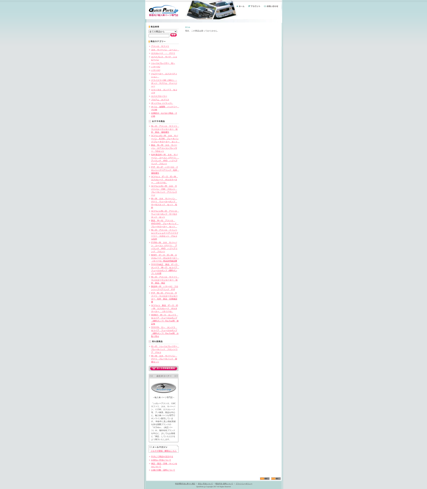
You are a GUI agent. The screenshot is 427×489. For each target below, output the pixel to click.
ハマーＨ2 (155, 67)
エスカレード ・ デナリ (163, 53)
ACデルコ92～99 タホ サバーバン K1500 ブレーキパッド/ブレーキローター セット (165, 138)
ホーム (187, 27)
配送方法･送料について (224, 484)
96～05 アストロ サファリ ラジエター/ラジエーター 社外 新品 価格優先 (165, 129)
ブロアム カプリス (160, 100)
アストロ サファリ (160, 46)
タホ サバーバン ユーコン (165, 50)
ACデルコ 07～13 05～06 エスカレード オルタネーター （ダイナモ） (164, 179)
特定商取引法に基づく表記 (185, 484)
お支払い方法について (161, 460)
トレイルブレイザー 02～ (163, 63)
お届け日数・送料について (163, 470)
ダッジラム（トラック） (162, 103)
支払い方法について (205, 484)
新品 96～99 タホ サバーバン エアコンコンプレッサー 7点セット (164, 148)
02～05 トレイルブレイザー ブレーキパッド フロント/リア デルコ (165, 349)
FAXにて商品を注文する (162, 456)
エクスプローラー (159, 96)
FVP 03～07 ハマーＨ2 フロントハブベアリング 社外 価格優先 (165, 170)
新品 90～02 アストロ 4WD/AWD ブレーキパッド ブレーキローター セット (165, 223)
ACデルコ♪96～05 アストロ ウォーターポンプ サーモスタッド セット (165, 214)
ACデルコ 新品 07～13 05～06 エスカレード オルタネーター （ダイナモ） (164, 308)
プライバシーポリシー (244, 484)
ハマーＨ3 (155, 70)
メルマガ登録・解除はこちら (164, 451)
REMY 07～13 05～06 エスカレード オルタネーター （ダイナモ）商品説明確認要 (165, 258)
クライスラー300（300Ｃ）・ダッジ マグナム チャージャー (164, 83)
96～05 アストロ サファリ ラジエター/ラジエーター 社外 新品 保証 (165, 280)
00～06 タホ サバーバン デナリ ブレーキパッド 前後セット (164, 359)
